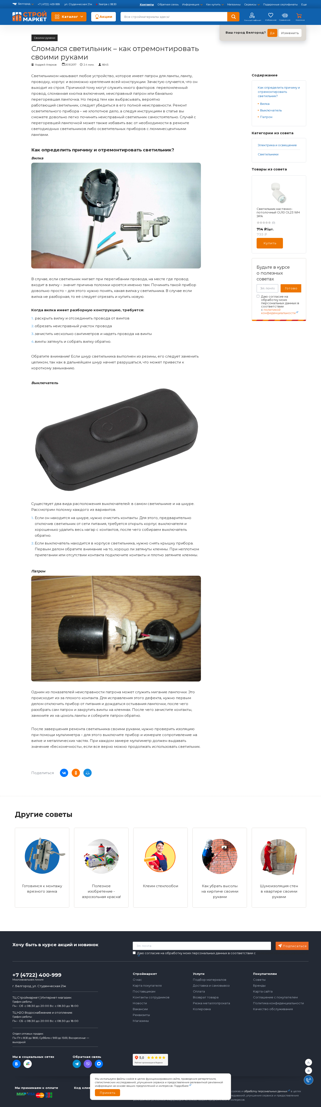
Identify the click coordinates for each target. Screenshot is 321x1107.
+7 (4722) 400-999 (49, 4)
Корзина (300, 20)
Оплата (199, 991)
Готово (291, 288)
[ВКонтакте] (64, 773)
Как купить (213, 4)
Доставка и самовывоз (211, 985)
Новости (140, 1003)
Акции (105, 16)
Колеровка (202, 1009)
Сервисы (250, 4)
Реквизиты (141, 1015)
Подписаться (295, 946)
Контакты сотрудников (151, 997)
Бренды (259, 985)
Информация (190, 4)
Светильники (268, 154)
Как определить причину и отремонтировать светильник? (279, 92)
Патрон (266, 117)
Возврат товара (206, 997)
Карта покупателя (147, 985)
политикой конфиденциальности (278, 311)
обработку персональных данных (265, 1091)
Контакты (147, 4)
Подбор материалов (209, 979)
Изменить (290, 33)
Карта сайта (263, 991)
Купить (269, 243)
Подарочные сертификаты (280, 4)
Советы (259, 979)
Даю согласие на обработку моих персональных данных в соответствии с (280, 305)
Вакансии (140, 1009)
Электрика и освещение (277, 145)
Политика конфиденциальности (278, 1003)
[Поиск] (233, 16)
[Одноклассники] (76, 773)
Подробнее (181, 1085)
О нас (137, 979)
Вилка (265, 104)
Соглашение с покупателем (275, 997)
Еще (304, 4)
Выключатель (271, 110)
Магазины (234, 4)
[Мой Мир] (87, 773)
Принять (107, 1093)
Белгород (24, 3)
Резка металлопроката (211, 1003)
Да (272, 33)
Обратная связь (168, 4)
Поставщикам (144, 991)
